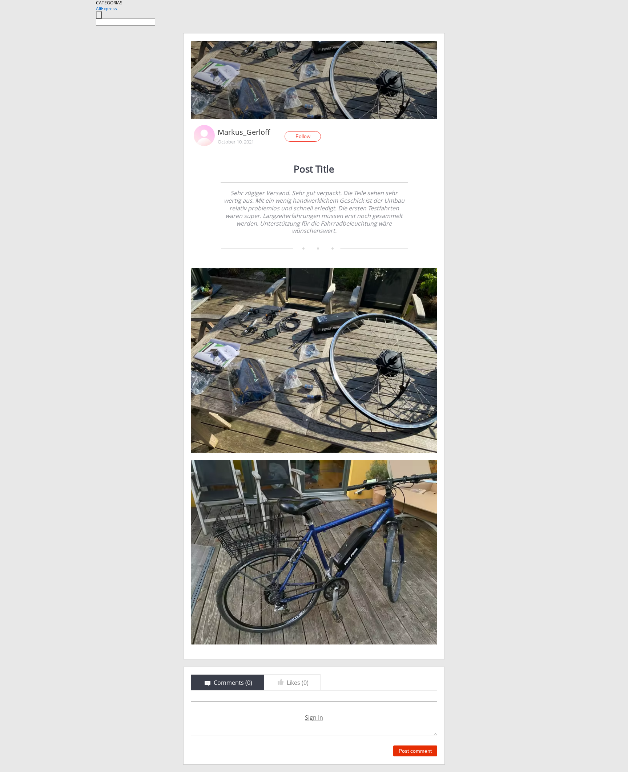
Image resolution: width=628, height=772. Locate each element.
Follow (302, 136)
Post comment (415, 751)
